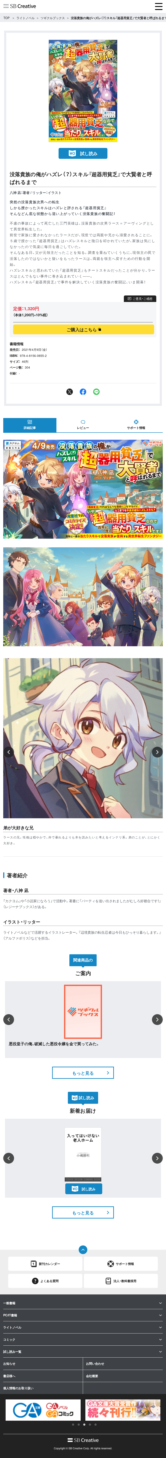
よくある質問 (49, 1281)
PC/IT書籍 (10, 1315)
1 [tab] (73, 1425)
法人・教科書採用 (124, 1281)
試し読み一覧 (12, 1351)
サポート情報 (136, 427)
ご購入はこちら (82, 329)
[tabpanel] (43, 1410)
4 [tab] (90, 1425)
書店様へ (9, 1376)
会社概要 (92, 1376)
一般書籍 (9, 1303)
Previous (8, 752)
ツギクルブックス (53, 18)
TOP (6, 18)
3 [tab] (84, 1425)
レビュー (83, 427)
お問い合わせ (95, 1363)
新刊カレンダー (49, 1263)
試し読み (88, 153)
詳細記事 (30, 427)
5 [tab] (95, 1425)
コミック (9, 1339)
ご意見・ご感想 (142, 298)
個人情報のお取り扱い (18, 1388)
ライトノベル (25, 18)
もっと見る (83, 1073)
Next (157, 752)
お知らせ (9, 1363)
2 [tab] (79, 1425)
